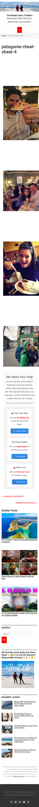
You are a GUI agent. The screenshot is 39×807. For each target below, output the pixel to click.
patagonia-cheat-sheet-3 (13, 496)
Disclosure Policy (18, 776)
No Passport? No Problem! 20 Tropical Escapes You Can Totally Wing (25, 740)
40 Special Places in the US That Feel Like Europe (24, 751)
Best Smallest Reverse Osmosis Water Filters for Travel (24, 716)
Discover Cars (23, 472)
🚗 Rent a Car (19, 482)
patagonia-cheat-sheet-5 (26, 503)
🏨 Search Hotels (19, 431)
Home (4, 35)
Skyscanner (22, 446)
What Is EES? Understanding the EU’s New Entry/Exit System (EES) (25, 704)
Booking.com (23, 417)
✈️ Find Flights (19, 456)
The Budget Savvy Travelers (19, 15)
